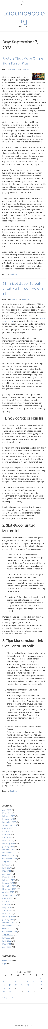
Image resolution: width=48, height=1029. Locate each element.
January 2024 (8, 883)
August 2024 (7, 861)
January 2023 (8, 919)
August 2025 (7, 828)
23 (34, 988)
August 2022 (7, 934)
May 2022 (6, 944)
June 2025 (6, 834)
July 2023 (6, 901)
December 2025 (9, 822)
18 (4, 988)
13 (16, 985)
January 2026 (8, 819)
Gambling (13, 274)
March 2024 (7, 877)
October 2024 (8, 855)
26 (10, 991)
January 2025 (8, 846)
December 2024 (9, 849)
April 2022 (6, 947)
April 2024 (6, 874)
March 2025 (7, 840)
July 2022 (6, 938)
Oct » (11, 997)
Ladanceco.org (24, 17)
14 (22, 985)
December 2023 (9, 886)
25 (4, 991)
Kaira (30, 1026)
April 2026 (6, 810)
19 (10, 988)
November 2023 (9, 889)
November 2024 (9, 852)
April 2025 (6, 837)
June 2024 (6, 868)
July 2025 (6, 831)
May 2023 (6, 907)
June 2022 (6, 941)
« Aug (4, 997)
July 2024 (6, 864)
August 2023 (7, 898)
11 (4, 985)
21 (22, 988)
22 (28, 988)
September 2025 (9, 825)
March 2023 (7, 913)
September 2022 (9, 931)
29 (28, 991)
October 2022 (8, 928)
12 (10, 985)
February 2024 (8, 880)
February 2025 (8, 843)
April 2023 (6, 910)
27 (16, 991)
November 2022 (9, 925)
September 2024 (9, 858)
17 (41, 985)
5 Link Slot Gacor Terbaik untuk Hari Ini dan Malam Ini (22, 288)
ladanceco (25, 69)
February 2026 (8, 816)
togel (4, 963)
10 (41, 981)
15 (28, 985)
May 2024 (6, 871)
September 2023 (9, 895)
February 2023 (8, 916)
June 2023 (6, 904)
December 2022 (9, 922)
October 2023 (8, 892)
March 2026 (7, 813)
